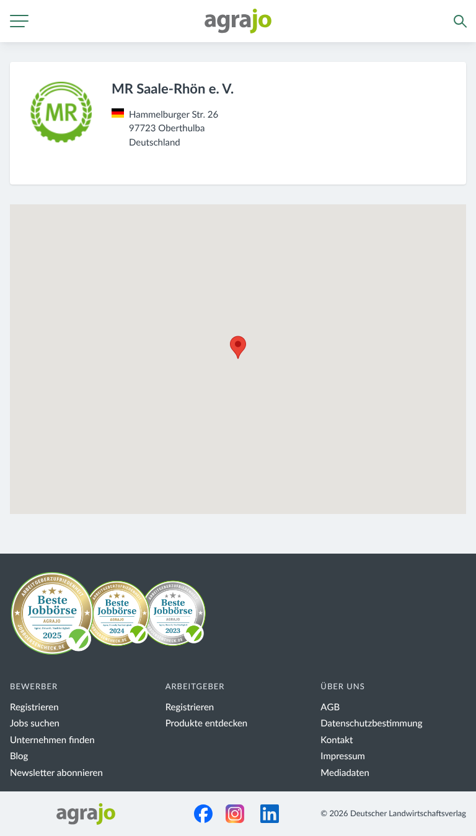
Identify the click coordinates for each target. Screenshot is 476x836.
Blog (19, 756)
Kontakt (336, 740)
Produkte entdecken (206, 723)
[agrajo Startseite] (238, 21)
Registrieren (34, 707)
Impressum (342, 756)
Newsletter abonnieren (56, 773)
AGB (330, 707)
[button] (238, 347)
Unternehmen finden (52, 740)
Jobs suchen (35, 723)
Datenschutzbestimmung (371, 723)
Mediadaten (344, 773)
